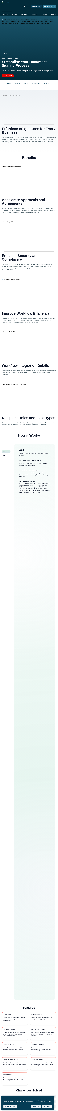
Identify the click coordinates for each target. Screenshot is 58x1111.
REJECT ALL (36, 1106)
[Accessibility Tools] (27, 6)
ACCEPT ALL (47, 1106)
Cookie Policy (21, 1101)
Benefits (8, 83)
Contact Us (36, 6)
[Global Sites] (24, 6)
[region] (27, 1103)
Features (26, 83)
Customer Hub (49, 6)
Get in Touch (7, 75)
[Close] (51, 1098)
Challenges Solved (36, 83)
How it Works (17, 83)
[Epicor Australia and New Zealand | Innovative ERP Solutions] (7, 6)
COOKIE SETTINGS (10, 1106)
